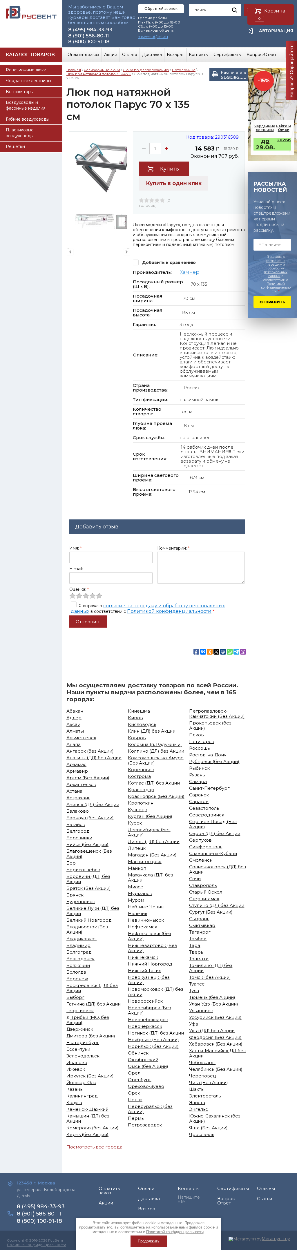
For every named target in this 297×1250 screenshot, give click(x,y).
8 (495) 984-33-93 (90, 29)
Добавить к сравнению (168, 262)
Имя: (75, 548)
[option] (98, 166)
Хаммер (189, 272)
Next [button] (126, 252)
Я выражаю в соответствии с (276, 274)
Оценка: (79, 589)
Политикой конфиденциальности (169, 611)
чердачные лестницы (272, 128)
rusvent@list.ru (153, 36)
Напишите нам (189, 1199)
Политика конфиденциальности (36, 1244)
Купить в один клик (174, 183)
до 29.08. (273, 144)
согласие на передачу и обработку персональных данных (275, 268)
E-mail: (76, 568)
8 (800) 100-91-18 (88, 41)
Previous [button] (70, 252)
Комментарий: (173, 548)
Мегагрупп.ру (276, 1238)
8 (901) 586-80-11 (88, 36)
